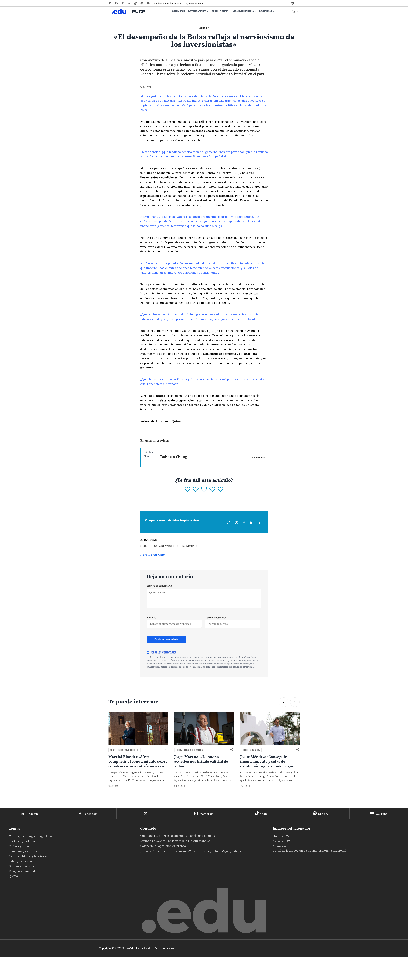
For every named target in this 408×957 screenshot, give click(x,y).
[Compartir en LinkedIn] (252, 522)
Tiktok (264, 814)
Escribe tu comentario (159, 585)
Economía (188, 545)
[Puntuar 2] (195, 489)
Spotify (323, 814)
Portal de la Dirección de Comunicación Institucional (309, 850)
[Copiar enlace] (260, 522)
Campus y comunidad (23, 871)
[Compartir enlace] (166, 750)
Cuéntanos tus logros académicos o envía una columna (178, 835)
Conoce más (258, 457)
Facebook (90, 814)
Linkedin (32, 814)
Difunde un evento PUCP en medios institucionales (175, 841)
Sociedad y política (22, 841)
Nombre (151, 617)
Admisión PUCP (283, 846)
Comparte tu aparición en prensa (163, 846)
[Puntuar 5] (220, 489)
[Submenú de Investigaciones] (207, 11)
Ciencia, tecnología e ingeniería (124, 750)
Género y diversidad (22, 866)
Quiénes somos (194, 3)
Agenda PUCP (282, 841)
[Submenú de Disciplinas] (273, 11)
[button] (283, 702)
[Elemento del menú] (282, 11)
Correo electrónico (215, 617)
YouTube (381, 814)
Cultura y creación (185, 750)
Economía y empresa (23, 851)
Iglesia (13, 876)
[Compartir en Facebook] (244, 522)
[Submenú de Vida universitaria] (255, 11)
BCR (145, 545)
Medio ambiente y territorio (255, 750)
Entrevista (204, 27)
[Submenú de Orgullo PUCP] (229, 11)
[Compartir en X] (236, 522)
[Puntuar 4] (212, 489)
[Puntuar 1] (187, 489)
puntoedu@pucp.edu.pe (226, 851)
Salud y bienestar (20, 861)
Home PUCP (281, 836)
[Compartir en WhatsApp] (228, 522)
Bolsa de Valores (164, 545)
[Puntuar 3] (204, 489)
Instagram (207, 814)
